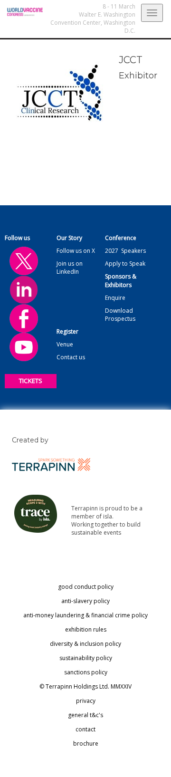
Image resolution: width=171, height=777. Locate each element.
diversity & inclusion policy (85, 644)
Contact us (71, 357)
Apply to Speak (125, 263)
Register (67, 331)
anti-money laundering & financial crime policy (85, 615)
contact (85, 729)
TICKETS (30, 380)
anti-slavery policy (85, 601)
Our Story (69, 238)
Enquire (115, 298)
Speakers (133, 251)
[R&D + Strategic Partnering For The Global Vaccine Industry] (21, 12)
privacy (85, 701)
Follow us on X (76, 251)
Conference (120, 238)
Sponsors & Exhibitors (120, 280)
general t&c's (85, 715)
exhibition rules (85, 629)
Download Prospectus (120, 315)
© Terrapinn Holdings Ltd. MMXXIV (85, 686)
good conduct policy (86, 587)
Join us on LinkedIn (70, 267)
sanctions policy (85, 672)
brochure (85, 743)
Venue (65, 344)
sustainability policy (85, 658)
